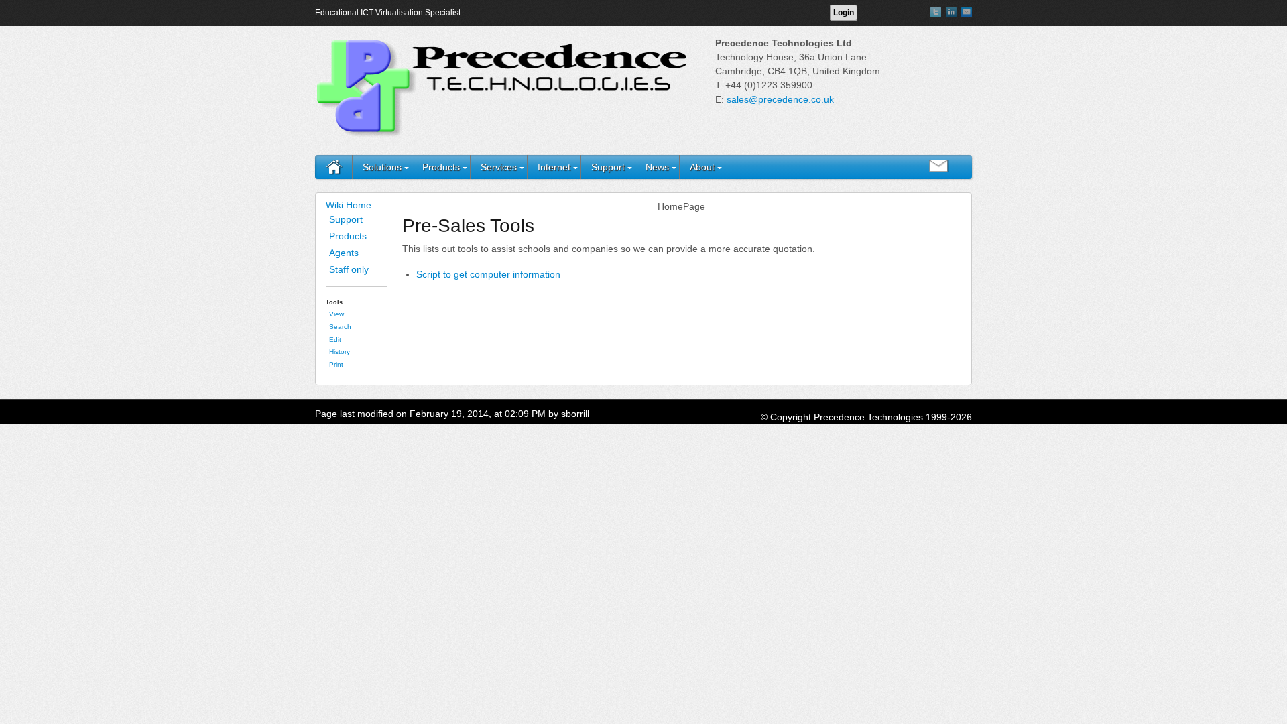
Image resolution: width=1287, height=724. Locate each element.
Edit (335, 339)
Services (499, 167)
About (702, 167)
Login (843, 12)
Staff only (349, 269)
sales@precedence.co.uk (780, 99)
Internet (554, 167)
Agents (344, 252)
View (336, 314)
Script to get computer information (488, 274)
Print (336, 364)
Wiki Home (348, 205)
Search (340, 326)
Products (441, 167)
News (657, 167)
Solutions (382, 167)
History (339, 351)
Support (608, 167)
